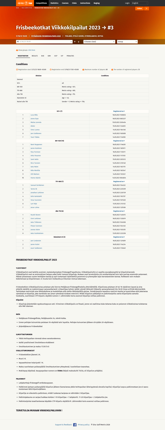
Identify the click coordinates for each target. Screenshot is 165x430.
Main (17, 8)
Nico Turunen (35, 163)
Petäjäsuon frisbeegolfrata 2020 (46, 36)
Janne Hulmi (35, 244)
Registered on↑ (119, 111)
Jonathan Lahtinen (37, 193)
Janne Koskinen (36, 148)
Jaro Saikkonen (36, 133)
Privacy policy (83, 425)
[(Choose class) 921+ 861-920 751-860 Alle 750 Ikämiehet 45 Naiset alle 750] (99, 41)
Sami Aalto (34, 159)
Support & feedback (63, 425)
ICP (62, 56)
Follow (139, 8)
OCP (55, 56)
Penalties (70, 56)
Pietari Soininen (36, 226)
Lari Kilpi (34, 204)
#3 (110, 27)
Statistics (54, 3)
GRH (49, 56)
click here (31, 50)
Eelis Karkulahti (36, 196)
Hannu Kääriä (35, 178)
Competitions (41, 3)
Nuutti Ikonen (35, 215)
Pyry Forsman (35, 152)
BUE (42, 56)
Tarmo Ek (34, 189)
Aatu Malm (34, 167)
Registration (23, 56)
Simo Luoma (35, 130)
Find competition (26, 8)
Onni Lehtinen (36, 218)
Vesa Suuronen (36, 200)
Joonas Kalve (35, 230)
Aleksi (33, 126)
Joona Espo (34, 119)
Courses (65, 3)
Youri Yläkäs (35, 137)
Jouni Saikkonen (36, 248)
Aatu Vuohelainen (37, 233)
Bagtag (97, 3)
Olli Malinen (35, 174)
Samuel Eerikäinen (37, 185)
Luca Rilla (34, 115)
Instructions (85, 3)
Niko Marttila (35, 170)
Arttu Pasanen (36, 156)
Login (127, 3)
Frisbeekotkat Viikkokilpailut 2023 (58, 27)
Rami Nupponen (36, 145)
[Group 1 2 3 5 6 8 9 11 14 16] (127, 41)
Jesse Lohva (35, 207)
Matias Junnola (36, 122)
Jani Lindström (36, 241)
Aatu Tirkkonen (36, 222)
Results (35, 56)
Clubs (74, 3)
